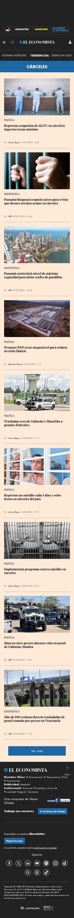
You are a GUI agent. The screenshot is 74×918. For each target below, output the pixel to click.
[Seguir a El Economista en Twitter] (18, 863)
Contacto (33, 791)
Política (9, 120)
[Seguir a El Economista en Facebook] (9, 863)
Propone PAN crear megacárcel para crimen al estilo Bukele (36, 349)
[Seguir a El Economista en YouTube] (37, 863)
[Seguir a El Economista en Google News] (28, 872)
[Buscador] (12, 42)
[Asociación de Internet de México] (48, 909)
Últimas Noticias (14, 55)
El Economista (34, 777)
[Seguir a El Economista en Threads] (37, 872)
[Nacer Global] (58, 801)
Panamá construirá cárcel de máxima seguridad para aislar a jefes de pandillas (33, 275)
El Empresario (52, 777)
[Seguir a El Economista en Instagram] (55, 863)
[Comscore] (30, 909)
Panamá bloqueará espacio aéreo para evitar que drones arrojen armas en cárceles (36, 201)
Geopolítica (12, 194)
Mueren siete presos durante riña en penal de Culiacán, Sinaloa (35, 645)
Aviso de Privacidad (34, 788)
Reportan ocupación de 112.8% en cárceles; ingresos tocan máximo (35, 127)
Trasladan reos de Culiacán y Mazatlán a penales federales (33, 423)
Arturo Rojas (14, 142)
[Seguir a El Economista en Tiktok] (46, 872)
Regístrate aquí (14, 841)
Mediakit (25, 784)
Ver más (37, 751)
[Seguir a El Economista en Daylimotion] (65, 863)
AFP (10, 216)
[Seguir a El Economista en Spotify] (46, 863)
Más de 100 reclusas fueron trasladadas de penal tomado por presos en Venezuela (34, 719)
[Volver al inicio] (37, 770)
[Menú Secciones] (4, 42)
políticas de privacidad (45, 847)
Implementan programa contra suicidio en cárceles (35, 571)
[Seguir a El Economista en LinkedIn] (28, 863)
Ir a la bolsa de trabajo (52, 811)
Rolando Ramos (15, 364)
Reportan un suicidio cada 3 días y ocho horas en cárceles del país (33, 497)
